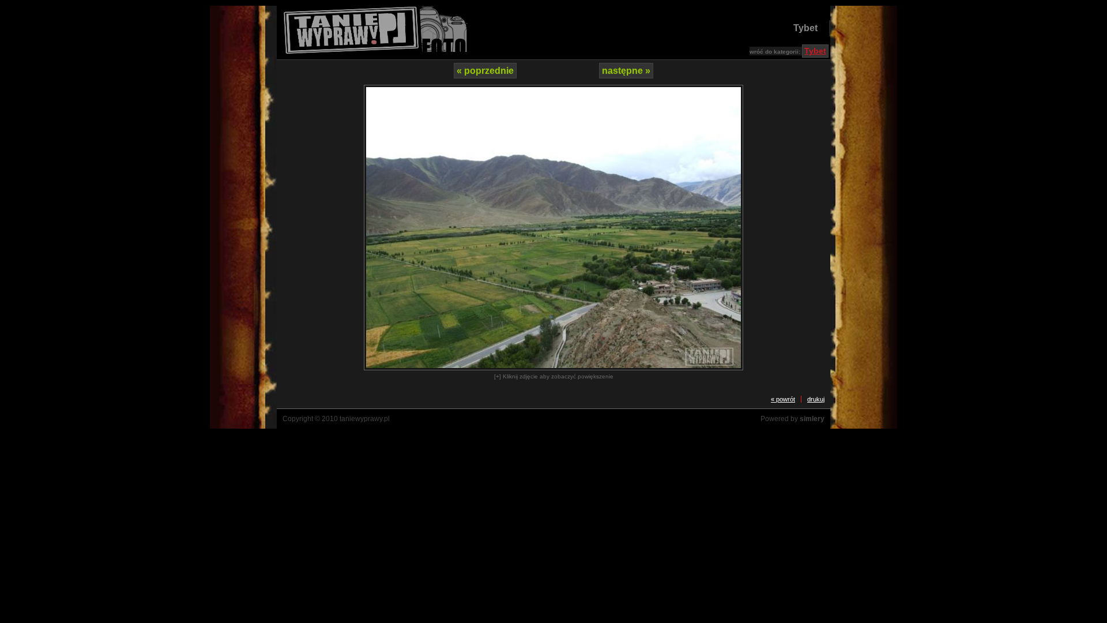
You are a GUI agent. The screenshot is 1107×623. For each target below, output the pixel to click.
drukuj (815, 399)
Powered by (792, 419)
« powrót (783, 399)
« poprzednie (485, 71)
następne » (626, 71)
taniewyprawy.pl (365, 419)
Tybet (805, 28)
